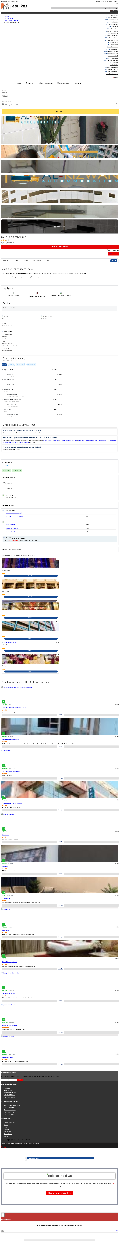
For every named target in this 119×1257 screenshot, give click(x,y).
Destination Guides (9, 1132)
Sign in (108, 2)
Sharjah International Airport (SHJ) (14, 516)
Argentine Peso (111, 17)
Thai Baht (113, 63)
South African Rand (111, 72)
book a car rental (13, 541)
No (2, 1239)
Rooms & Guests (6, 102)
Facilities (25, 261)
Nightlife (6, 1138)
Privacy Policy (8, 1099)
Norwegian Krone (111, 54)
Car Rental (50, 84)
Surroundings (37, 261)
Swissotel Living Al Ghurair (9, 1034)
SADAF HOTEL (5, 591)
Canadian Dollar (111, 24)
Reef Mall (56, 440)
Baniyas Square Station (12, 528)
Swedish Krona (112, 58)
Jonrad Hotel (5, 844)
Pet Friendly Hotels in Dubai (12, 1114)
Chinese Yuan (112, 29)
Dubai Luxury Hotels (10, 1119)
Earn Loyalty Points (9, 1106)
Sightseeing (7, 1141)
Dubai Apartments (9, 1123)
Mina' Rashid (15, 442)
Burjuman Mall (7, 442)
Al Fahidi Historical (65, 440)
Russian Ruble (113, 56)
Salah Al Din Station (11, 532)
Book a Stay (114, 254)
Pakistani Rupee (112, 74)
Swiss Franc (113, 27)
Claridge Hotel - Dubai (8, 1003)
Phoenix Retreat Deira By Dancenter (12, 812)
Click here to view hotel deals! (59, 1202)
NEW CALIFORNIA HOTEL (8, 612)
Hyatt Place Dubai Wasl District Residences (14, 717)
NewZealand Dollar (111, 31)
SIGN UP (20, 1089)
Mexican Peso (111, 49)
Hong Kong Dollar (111, 36)
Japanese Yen (113, 45)
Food (5, 1136)
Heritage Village (24, 442)
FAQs (47, 261)
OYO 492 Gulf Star (6, 633)
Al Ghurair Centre (48, 440)
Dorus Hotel (5, 939)
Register (114, 2)
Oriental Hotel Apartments (9, 971)
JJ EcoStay (5, 876)
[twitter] (3, 1156)
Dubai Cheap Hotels (9, 1121)
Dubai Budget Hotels (10, 1117)
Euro (115, 13)
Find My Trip (101, 2)
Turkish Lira (114, 65)
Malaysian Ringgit (111, 51)
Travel (6, 1145)
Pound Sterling (112, 15)
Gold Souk (74, 440)
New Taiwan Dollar (111, 67)
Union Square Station (10, 21)
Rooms (16, 261)
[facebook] (1, 1156)
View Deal (30, 576)
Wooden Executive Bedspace (10, 749)
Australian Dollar (111, 20)
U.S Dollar (114, 11)
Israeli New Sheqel (111, 40)
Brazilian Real (112, 22)
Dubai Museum (92, 440)
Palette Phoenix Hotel (7, 654)
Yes (117, 1240)
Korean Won (112, 47)
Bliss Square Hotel (6, 675)
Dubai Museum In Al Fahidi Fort (107, 440)
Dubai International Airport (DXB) (14, 513)
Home (19, 84)
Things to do (8, 1143)
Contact (78, 84)
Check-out (5, 96)
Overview (6, 261)
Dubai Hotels (8, 18)
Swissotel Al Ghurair (8, 1066)
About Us (7, 1097)
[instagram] (5, 1156)
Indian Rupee (113, 42)
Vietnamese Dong (111, 69)
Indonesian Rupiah (111, 38)
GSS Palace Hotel (6, 570)
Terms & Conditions (10, 1102)
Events (6, 1134)
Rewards (66, 84)
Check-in (4, 91)
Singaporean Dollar (110, 60)
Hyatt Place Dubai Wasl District (11, 780)
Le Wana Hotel (6, 907)
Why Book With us (9, 1104)
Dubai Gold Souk (83, 440)
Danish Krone (112, 33)
